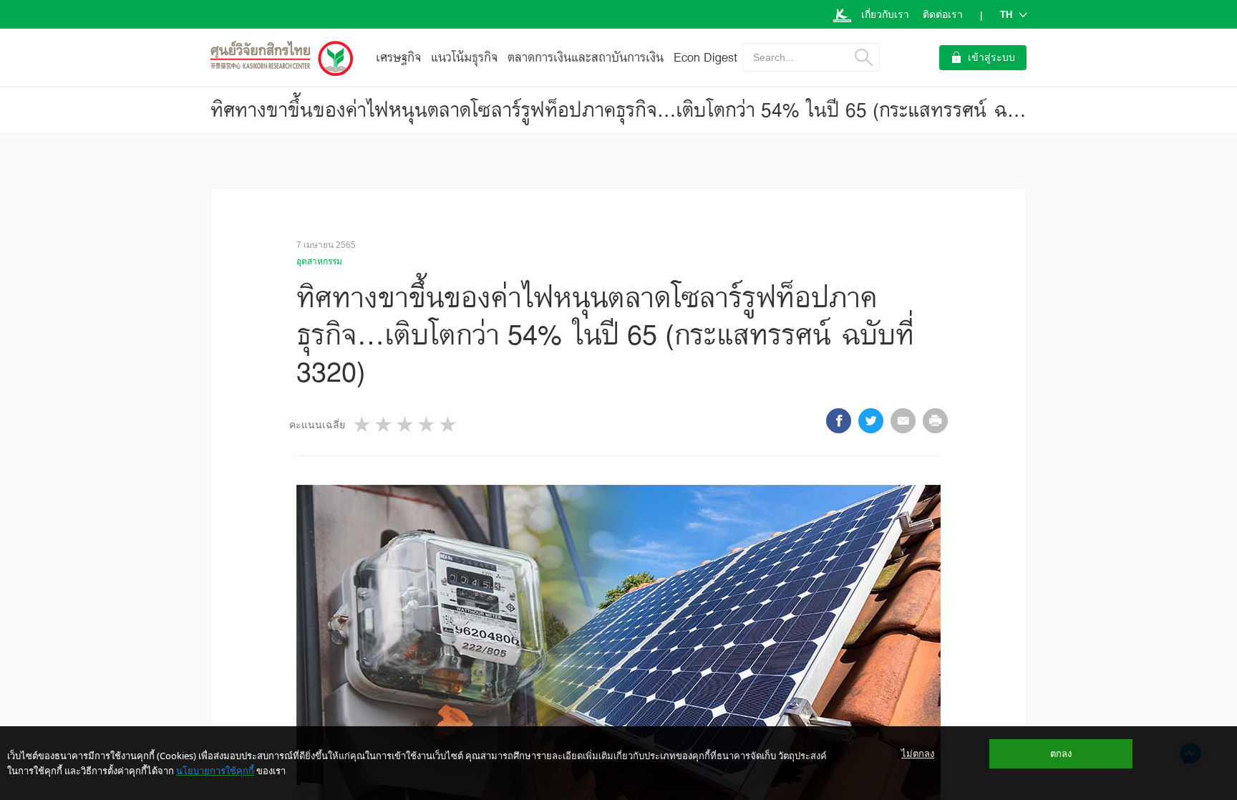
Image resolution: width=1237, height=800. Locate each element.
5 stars (449, 424)
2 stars (384, 424)
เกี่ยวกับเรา (885, 14)
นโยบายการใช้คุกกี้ (215, 770)
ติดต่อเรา (943, 14)
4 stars (427, 424)
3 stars (406, 424)
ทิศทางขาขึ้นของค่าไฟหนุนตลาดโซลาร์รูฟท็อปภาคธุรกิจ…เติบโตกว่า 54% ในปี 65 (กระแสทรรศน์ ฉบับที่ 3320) (655, 109)
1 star (363, 424)
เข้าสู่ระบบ (991, 57)
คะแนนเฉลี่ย (317, 424)
